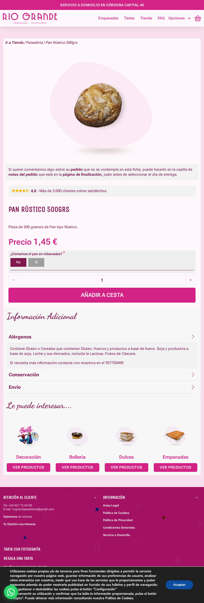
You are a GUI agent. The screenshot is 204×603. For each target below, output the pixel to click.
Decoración (28, 457)
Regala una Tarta (18, 558)
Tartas (129, 18)
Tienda (146, 18)
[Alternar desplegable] (189, 18)
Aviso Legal (111, 505)
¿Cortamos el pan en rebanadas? (36, 254)
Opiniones (10, 516)
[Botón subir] (191, 570)
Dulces (126, 457)
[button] (102, 337)
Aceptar (179, 584)
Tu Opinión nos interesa (19, 524)
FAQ (161, 18)
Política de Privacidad (118, 520)
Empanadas (108, 18)
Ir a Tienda (14, 42)
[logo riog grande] (40, 18)
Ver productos (28, 467)
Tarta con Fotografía (22, 549)
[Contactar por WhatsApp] (11, 592)
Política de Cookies (116, 513)
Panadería (34, 42)
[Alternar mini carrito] (197, 18)
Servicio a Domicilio (116, 535)
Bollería (77, 457)
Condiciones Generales (119, 527)
